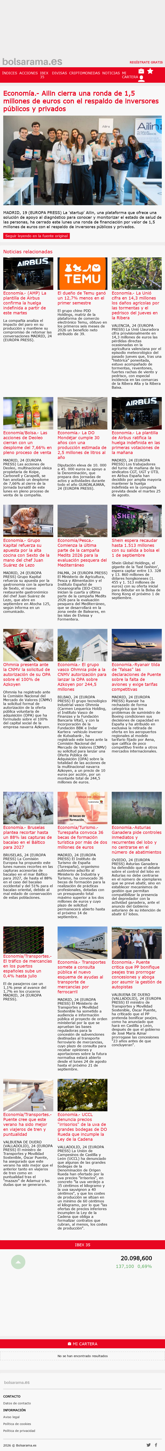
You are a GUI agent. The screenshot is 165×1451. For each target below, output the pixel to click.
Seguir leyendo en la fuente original (36, 236)
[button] (148, 1446)
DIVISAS (59, 73)
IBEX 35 (44, 75)
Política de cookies (17, 1424)
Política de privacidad (19, 1431)
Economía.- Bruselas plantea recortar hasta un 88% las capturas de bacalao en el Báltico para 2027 (27, 837)
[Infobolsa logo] (32, 62)
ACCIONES (28, 73)
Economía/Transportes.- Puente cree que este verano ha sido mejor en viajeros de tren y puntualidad (27, 1124)
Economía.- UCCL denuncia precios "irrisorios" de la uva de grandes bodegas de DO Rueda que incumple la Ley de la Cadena (82, 1127)
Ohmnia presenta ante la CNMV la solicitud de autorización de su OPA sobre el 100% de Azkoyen (26, 674)
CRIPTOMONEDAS (84, 73)
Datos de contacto (17, 1403)
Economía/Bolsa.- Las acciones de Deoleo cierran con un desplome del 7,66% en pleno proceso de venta (27, 442)
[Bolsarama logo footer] (17, 1382)
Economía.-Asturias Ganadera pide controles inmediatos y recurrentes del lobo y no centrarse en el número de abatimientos (137, 840)
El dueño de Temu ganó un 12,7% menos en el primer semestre (82, 298)
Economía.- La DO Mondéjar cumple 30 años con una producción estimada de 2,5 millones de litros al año (82, 445)
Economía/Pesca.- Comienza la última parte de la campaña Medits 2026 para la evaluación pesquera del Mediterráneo (82, 552)
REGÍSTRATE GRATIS (146, 62)
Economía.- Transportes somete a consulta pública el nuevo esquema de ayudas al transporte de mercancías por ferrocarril (82, 977)
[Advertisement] (82, 30)
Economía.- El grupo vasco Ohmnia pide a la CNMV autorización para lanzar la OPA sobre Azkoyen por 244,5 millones (82, 677)
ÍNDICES (9, 73)
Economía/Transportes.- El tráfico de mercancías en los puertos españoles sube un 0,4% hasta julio (27, 966)
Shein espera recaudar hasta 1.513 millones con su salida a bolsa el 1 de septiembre (135, 548)
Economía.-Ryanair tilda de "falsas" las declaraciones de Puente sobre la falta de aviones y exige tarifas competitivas (136, 677)
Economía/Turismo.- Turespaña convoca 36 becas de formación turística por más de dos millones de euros (82, 837)
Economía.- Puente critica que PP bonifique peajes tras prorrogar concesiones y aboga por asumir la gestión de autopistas (137, 974)
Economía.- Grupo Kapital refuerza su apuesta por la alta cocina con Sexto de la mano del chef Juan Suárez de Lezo (26, 552)
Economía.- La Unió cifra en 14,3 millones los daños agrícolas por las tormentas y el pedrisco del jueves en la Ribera (135, 305)
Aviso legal (11, 1417)
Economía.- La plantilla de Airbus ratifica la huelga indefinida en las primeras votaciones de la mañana (136, 442)
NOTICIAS (111, 73)
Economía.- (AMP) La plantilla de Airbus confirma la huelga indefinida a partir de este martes (24, 303)
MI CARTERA (130, 75)
